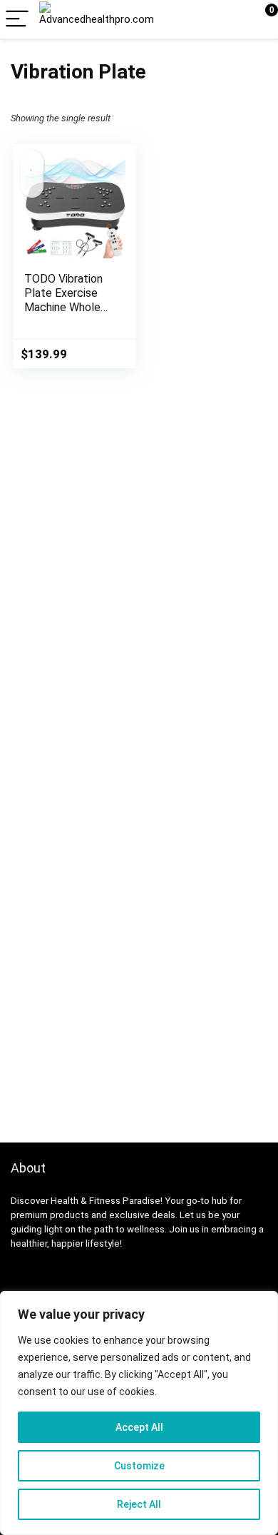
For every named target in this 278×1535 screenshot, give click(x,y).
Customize (139, 1465)
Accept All (139, 1427)
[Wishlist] (233, 19)
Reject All (139, 1504)
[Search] (203, 20)
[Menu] (17, 20)
